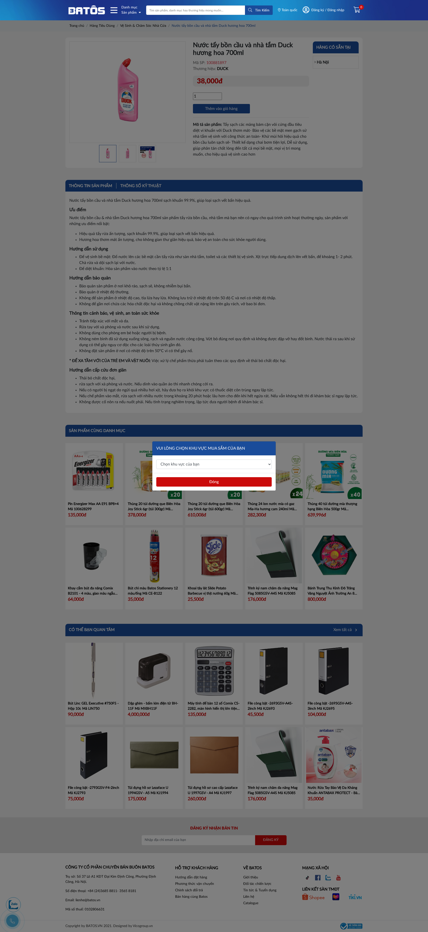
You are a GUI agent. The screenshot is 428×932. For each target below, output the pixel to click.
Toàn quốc (289, 10)
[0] (354, 10)
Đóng (214, 482)
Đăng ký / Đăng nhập (327, 10)
